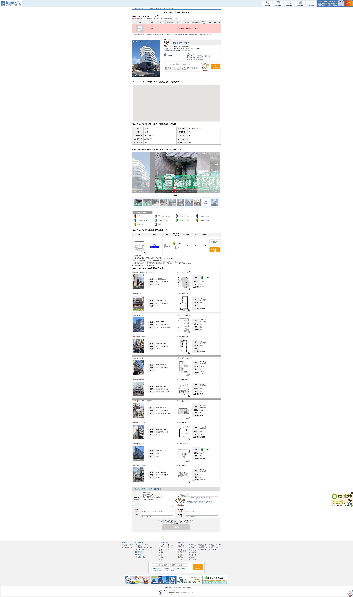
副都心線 (193, 556)
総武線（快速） (182, 551)
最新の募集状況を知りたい (150, 494)
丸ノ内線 (193, 546)
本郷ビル (140, 315)
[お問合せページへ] (198, 569)
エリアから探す (163, 542)
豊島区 (161, 556)
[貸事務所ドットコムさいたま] (163, 583)
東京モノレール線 (216, 544)
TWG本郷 (140, 358)
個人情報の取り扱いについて (146, 547)
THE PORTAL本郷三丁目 (145, 401)
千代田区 (161, 544)
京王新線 (213, 549)
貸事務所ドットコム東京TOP (139, 8)
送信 (177, 527)
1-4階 (178, 315)
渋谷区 (161, 551)
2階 (154, 245)
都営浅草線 (202, 544)
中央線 (180, 547)
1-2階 (178, 358)
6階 (177, 444)
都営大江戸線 (203, 547)
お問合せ (192, 66)
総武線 (180, 549)
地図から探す (141, 557)
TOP (125, 542)
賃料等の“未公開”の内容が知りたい (152, 496)
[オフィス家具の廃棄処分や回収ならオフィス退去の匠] (214, 583)
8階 (177, 465)
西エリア (170, 546)
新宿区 (161, 549)
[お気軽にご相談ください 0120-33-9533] (327, 3)
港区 (160, 547)
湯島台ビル (141, 444)
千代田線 (193, 559)
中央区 (161, 546)
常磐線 (180, 559)
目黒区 (161, 559)
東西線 (193, 549)
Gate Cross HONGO (162, 8)
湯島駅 (195, 59)
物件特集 (140, 552)
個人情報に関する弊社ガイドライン (172, 520)
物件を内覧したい (147, 492)
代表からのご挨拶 (143, 544)
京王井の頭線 (214, 547)
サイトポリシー (142, 549)
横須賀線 (180, 556)
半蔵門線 (193, 554)
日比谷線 (193, 551)
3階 (177, 379)
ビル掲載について (129, 547)
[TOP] (11, 3)
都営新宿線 (202, 549)
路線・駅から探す (183, 542)
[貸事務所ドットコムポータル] (188, 583)
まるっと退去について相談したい (152, 497)
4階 (177, 336)
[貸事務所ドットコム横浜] (137, 583)
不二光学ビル (141, 422)
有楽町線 (193, 552)
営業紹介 (140, 546)
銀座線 (193, 544)
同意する (176, 523)
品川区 (161, 554)
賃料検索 (140, 554)
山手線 (180, 544)
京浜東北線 (181, 546)
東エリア (170, 544)
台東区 (161, 552)
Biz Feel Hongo (142, 465)
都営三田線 (202, 546)
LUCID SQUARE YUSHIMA (145, 272)
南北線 (193, 557)
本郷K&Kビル (142, 379)
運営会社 (140, 542)
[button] (134, 172)
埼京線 (180, 552)
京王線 (213, 546)
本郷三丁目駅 (152, 8)
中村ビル (140, 293)
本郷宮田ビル (141, 336)
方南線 (193, 547)
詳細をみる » (154, 247)
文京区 (161, 557)
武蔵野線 (180, 557)
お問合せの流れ (128, 544)
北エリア (170, 549)
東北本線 (180, 554)
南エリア (170, 547)
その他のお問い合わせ (149, 499)
